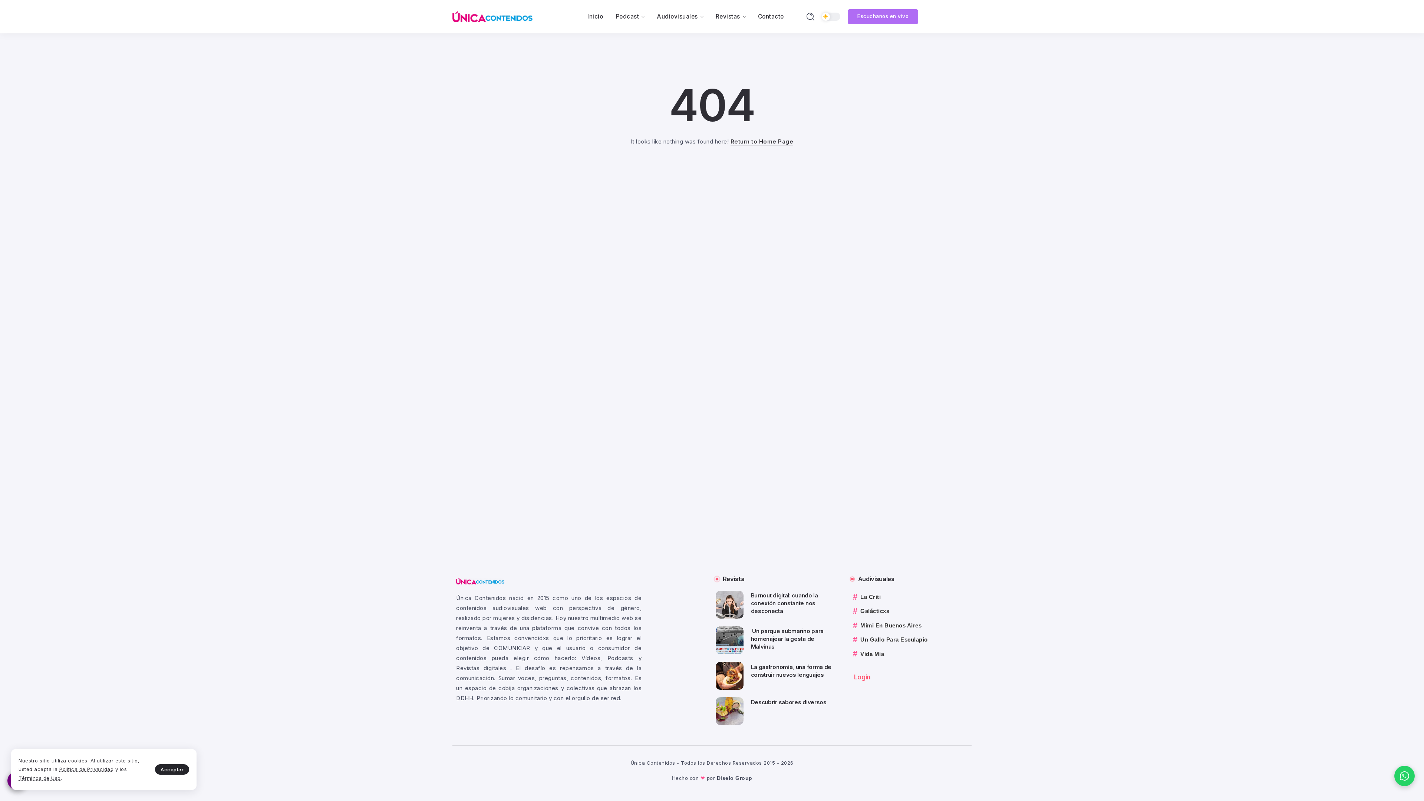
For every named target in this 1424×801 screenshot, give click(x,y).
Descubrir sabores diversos (789, 702)
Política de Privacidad (86, 769)
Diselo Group (734, 778)
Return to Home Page (762, 141)
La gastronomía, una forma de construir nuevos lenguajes (791, 670)
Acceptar (172, 769)
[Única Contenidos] (492, 16)
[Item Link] (730, 605)
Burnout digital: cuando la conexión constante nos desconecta (784, 603)
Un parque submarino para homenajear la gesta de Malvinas (787, 638)
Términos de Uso (40, 778)
